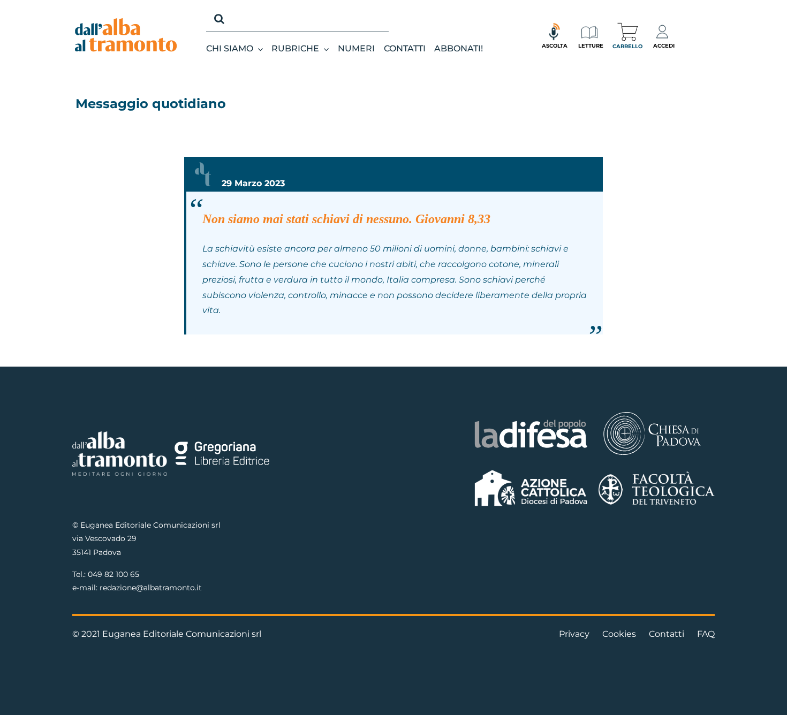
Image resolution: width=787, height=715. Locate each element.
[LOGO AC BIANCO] (531, 472)
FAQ (706, 634)
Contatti (666, 634)
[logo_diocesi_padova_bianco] (652, 413)
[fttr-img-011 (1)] (657, 475)
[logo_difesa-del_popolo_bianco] (531, 421)
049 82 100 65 (113, 574)
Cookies (619, 634)
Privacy (574, 634)
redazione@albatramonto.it (151, 587)
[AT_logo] (125, 22)
